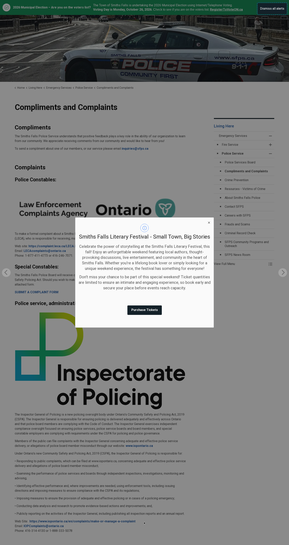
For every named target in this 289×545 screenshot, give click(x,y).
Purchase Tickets (144, 310)
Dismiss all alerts (272, 8)
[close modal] (209, 222)
